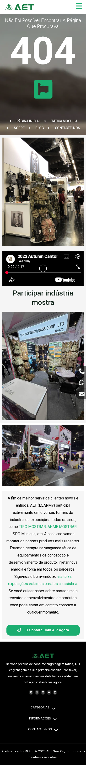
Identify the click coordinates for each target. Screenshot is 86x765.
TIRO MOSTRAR (32, 526)
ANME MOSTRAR (62, 526)
